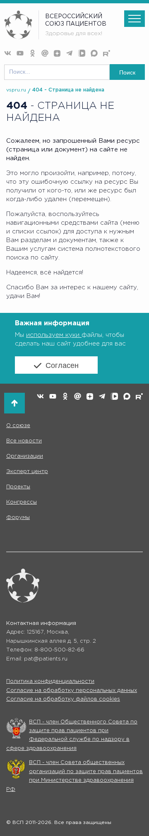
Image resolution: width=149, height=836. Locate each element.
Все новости (24, 441)
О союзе (18, 425)
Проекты (18, 487)
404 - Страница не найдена (68, 90)
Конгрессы (21, 502)
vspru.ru (16, 90)
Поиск (127, 72)
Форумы (18, 517)
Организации (24, 456)
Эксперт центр (27, 471)
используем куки (54, 335)
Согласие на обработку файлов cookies (63, 699)
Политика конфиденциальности (50, 681)
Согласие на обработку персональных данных (71, 690)
